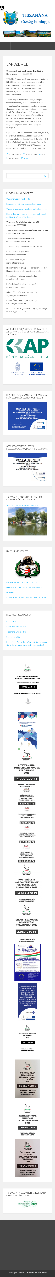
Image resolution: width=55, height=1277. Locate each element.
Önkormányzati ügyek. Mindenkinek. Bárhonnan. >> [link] (26, 209)
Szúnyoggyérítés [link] (13, 637)
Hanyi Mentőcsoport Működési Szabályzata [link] (24, 587)
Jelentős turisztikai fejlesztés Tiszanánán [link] (22, 505)
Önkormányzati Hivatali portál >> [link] (19, 199)
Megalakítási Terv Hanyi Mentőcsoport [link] (21, 582)
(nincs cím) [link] (11, 622)
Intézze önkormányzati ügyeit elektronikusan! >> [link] (25, 204)
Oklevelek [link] (10, 592)
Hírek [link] (26, 158)
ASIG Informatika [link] (40, 1273)
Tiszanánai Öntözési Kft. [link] (16, 632)
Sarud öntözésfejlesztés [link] (16, 627)
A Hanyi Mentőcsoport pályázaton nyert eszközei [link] (26, 597)
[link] (2, 8)
